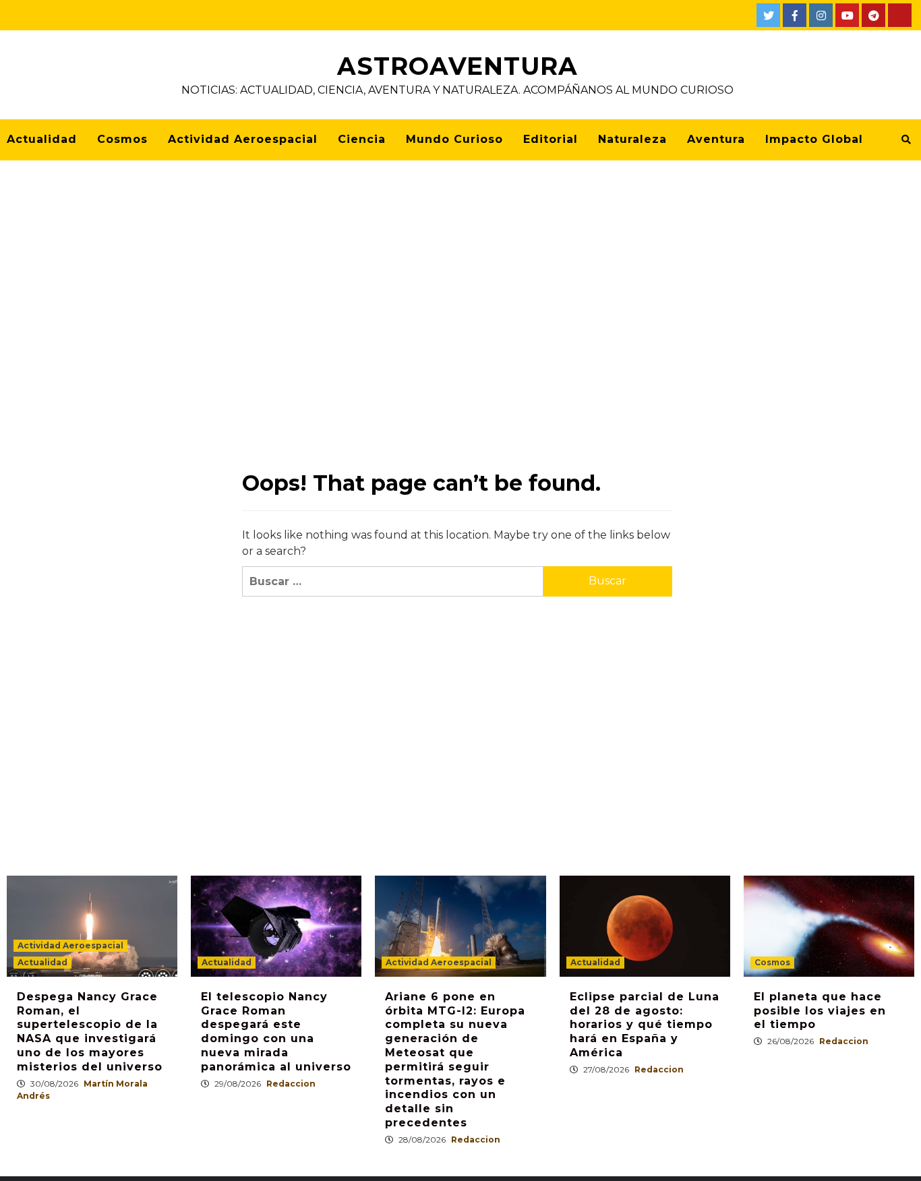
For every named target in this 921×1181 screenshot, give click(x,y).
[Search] (905, 139)
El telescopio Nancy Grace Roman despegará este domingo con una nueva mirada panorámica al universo (276, 1031)
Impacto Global (814, 139)
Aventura (716, 139)
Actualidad (42, 139)
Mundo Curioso (454, 139)
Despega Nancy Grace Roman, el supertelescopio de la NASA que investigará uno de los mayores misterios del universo (89, 1031)
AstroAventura (457, 66)
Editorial (550, 139)
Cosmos (122, 139)
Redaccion (291, 1084)
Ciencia (362, 139)
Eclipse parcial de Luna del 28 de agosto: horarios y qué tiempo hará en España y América (644, 1024)
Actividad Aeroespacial (243, 139)
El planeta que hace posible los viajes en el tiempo (820, 1010)
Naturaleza (632, 139)
